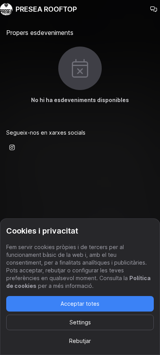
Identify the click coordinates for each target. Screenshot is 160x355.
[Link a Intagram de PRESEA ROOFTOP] (12, 147)
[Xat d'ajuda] (154, 9)
